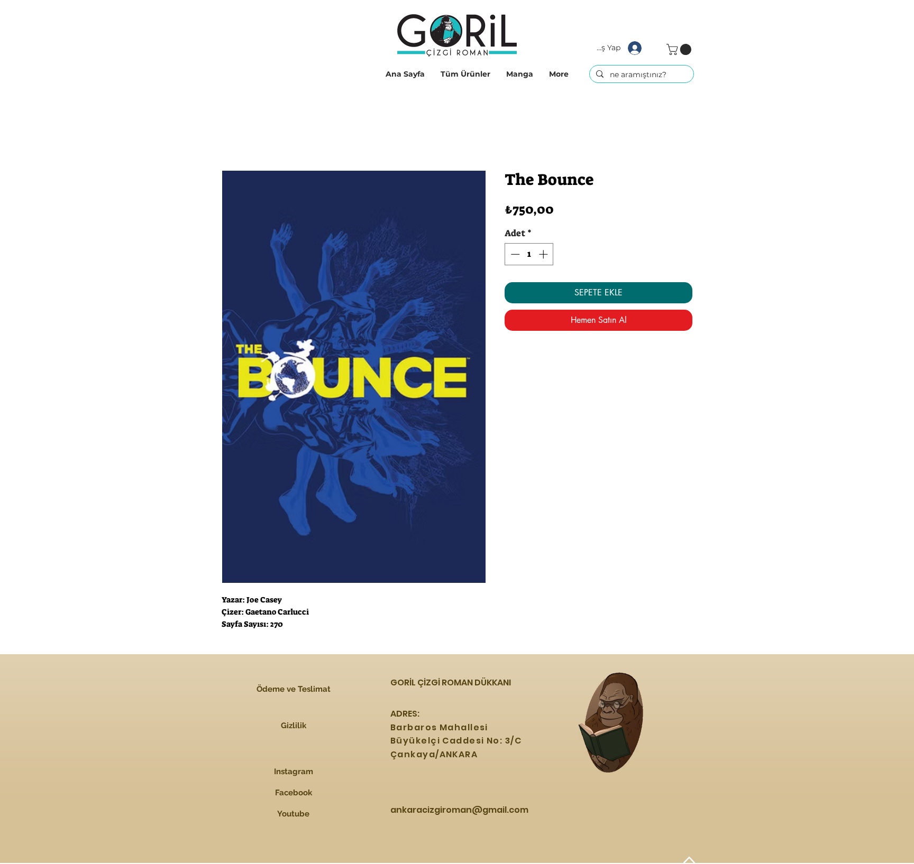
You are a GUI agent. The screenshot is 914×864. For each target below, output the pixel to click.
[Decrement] (514, 254)
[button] (465, 74)
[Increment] (544, 254)
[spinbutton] (529, 254)
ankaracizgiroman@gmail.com (459, 810)
